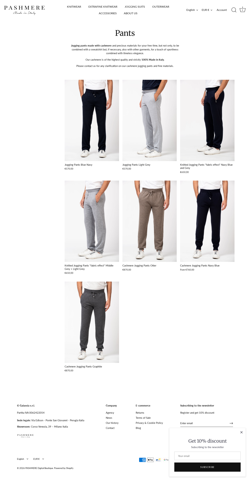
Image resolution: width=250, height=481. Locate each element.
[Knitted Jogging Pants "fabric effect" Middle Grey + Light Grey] (92, 221)
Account (222, 9)
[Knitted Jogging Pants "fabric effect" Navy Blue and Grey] (207, 120)
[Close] (241, 432)
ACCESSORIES (108, 13)
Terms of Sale (143, 417)
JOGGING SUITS (135, 6)
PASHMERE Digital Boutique (39, 468)
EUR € (205, 9)
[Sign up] (231, 423)
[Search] (234, 10)
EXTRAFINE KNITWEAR (102, 6)
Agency (110, 412)
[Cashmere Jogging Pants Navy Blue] (207, 221)
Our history (112, 422)
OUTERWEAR (160, 6)
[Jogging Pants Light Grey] (149, 120)
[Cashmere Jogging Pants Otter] (149, 221)
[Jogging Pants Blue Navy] (92, 120)
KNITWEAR (74, 6)
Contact (110, 427)
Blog (138, 427)
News (109, 417)
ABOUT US (130, 13)
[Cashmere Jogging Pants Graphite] (92, 322)
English (190, 9)
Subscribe (207, 467)
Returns (140, 412)
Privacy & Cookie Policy (149, 422)
